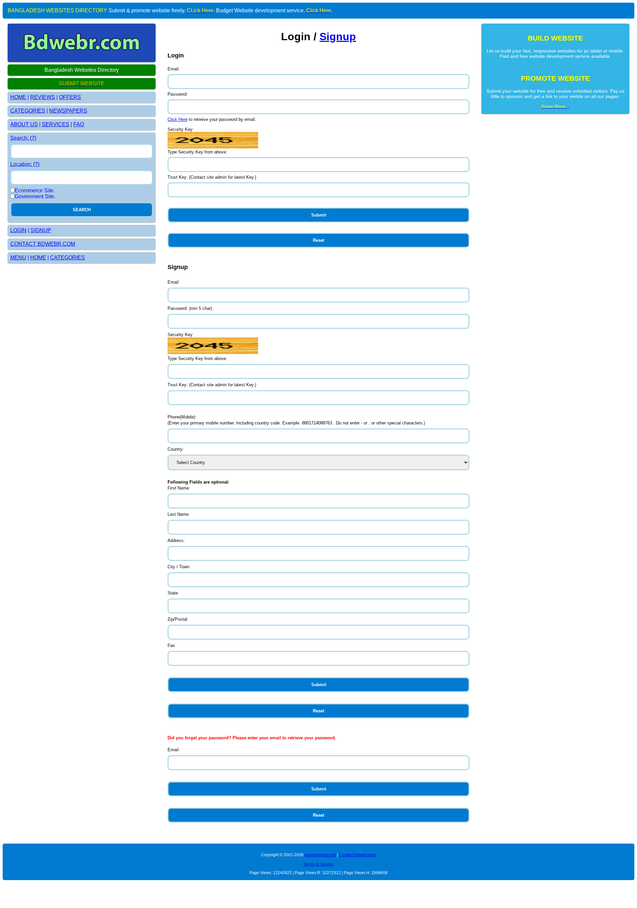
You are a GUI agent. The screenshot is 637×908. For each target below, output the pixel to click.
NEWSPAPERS (68, 111)
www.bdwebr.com (320, 855)
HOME (18, 97)
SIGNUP (41, 230)
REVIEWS (42, 97)
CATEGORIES (27, 111)
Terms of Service (318, 864)
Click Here (177, 119)
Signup (337, 37)
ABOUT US (24, 124)
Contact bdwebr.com (357, 855)
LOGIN (18, 230)
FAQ (78, 124)
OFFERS (70, 97)
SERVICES (55, 124)
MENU (18, 257)
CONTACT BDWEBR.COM (42, 244)
